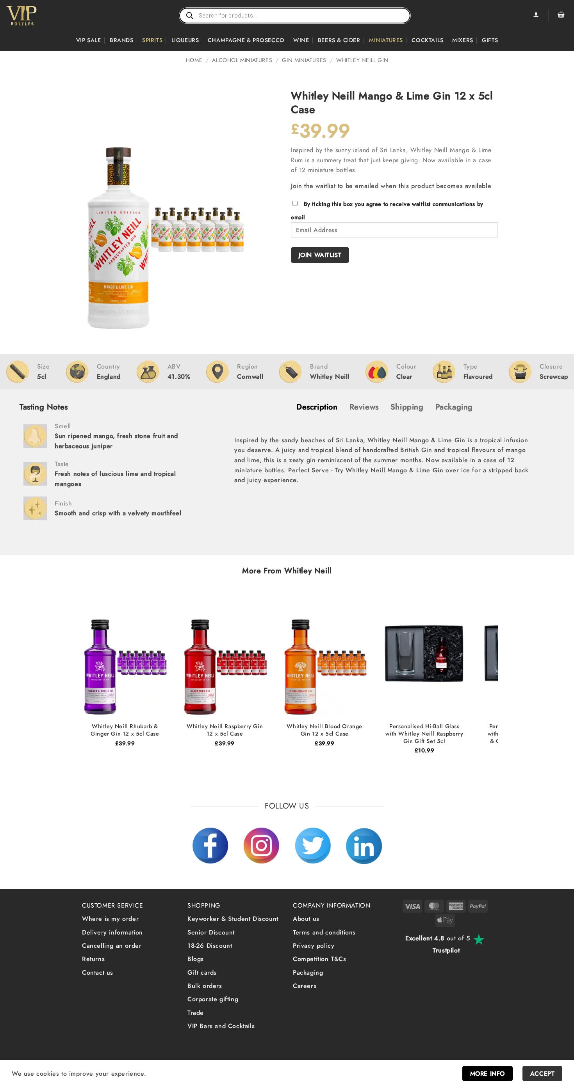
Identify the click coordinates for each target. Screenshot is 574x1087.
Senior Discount (211, 932)
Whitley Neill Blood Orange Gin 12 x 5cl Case (324, 730)
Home (194, 60)
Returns (93, 958)
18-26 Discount (209, 945)
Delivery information (112, 932)
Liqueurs (185, 40)
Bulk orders (204, 985)
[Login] (535, 15)
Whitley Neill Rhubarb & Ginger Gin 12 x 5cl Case (125, 730)
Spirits (152, 40)
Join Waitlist (320, 254)
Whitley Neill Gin (362, 60)
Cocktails (427, 40)
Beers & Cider (339, 40)
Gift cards (202, 972)
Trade (195, 1012)
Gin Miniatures (304, 60)
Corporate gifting (212, 999)
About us (306, 918)
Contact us (97, 972)
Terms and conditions (324, 932)
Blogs (195, 958)
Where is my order (110, 918)
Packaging (308, 972)
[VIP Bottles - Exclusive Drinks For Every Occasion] (38, 15)
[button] (561, 15)
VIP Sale (88, 40)
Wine (301, 40)
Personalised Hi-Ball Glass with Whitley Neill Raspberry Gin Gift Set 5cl (424, 734)
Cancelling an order (111, 945)
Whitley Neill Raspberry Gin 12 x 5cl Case (225, 730)
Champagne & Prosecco (246, 40)
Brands (122, 40)
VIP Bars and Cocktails (221, 1025)
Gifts (490, 40)
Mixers (462, 40)
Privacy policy (313, 945)
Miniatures (386, 40)
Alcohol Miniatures (242, 60)
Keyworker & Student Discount (232, 918)
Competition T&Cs (319, 958)
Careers (304, 985)
